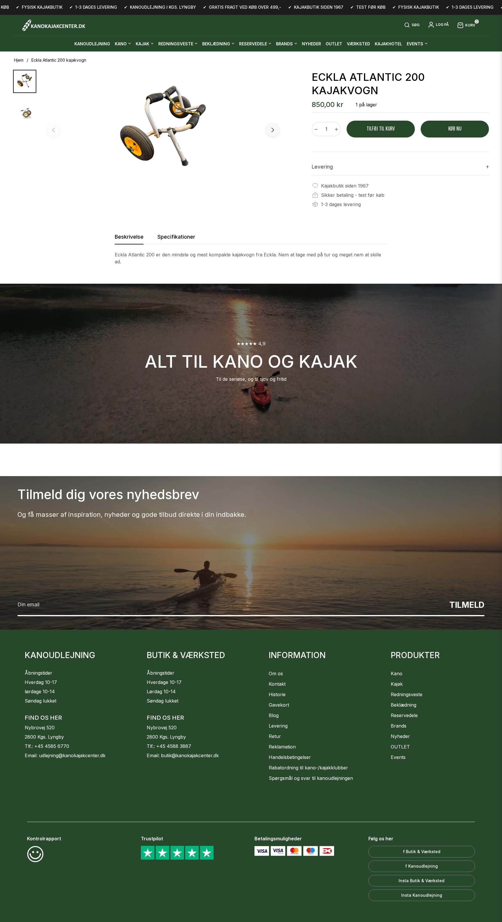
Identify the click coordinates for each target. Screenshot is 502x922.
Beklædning (403, 705)
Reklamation (282, 747)
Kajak (397, 684)
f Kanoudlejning (421, 866)
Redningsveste (406, 694)
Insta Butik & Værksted (421, 880)
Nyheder (400, 736)
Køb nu (454, 128)
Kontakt (277, 684)
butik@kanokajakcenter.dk (190, 755)
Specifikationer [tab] (176, 237)
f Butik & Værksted (421, 851)
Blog (274, 715)
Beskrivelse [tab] (129, 237)
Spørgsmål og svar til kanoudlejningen (311, 778)
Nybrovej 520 (40, 727)
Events (398, 757)
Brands (398, 726)
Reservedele (404, 715)
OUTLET (400, 747)
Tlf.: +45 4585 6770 (47, 746)
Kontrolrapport (44, 838)
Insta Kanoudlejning (421, 895)
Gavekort (279, 705)
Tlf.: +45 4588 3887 (169, 746)
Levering (278, 726)
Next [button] (272, 130)
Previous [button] (53, 130)
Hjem (19, 60)
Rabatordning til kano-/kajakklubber (308, 768)
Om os (276, 673)
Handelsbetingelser (290, 757)
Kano (396, 673)
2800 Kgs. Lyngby (44, 737)
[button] (411, 25)
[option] (163, 131)
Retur (275, 736)
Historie (277, 694)
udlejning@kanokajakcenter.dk (72, 755)
